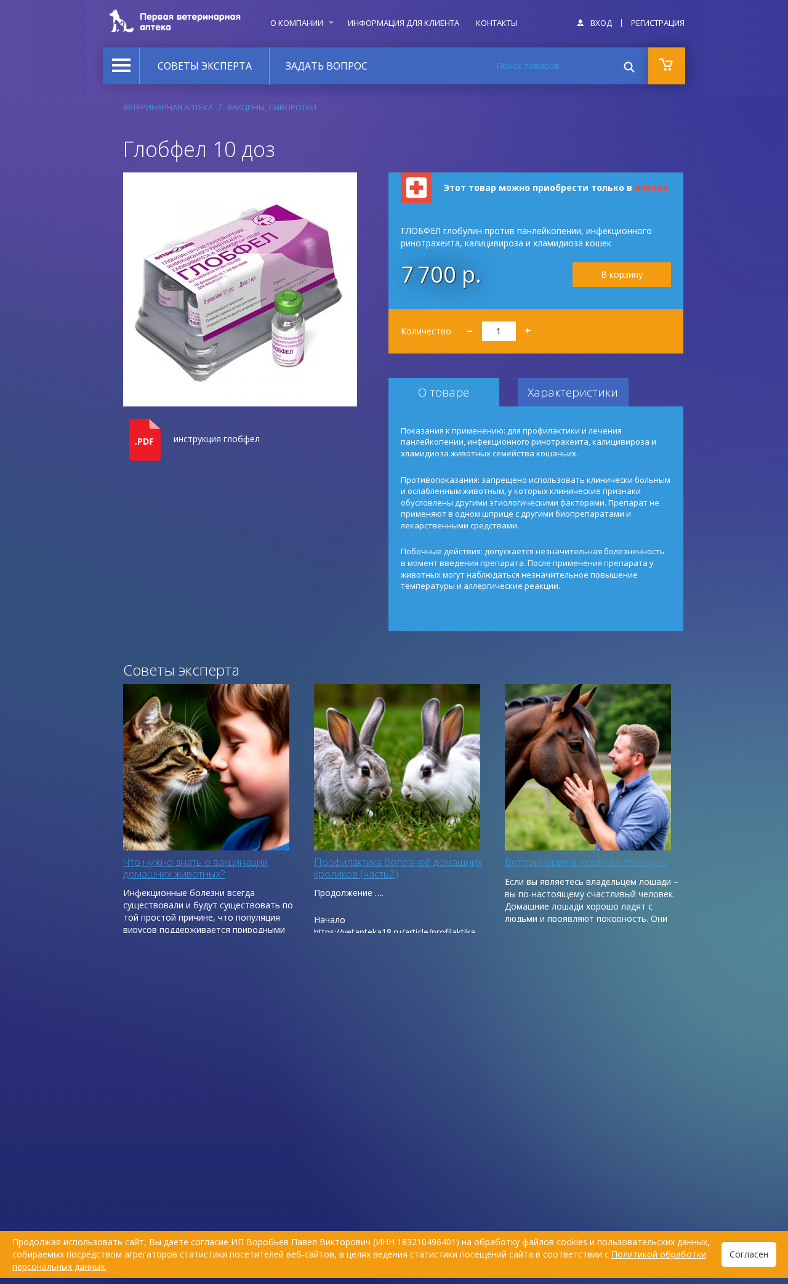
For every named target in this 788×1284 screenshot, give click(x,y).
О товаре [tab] (443, 392)
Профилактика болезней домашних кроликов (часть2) (398, 868)
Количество (466, 326)
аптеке (651, 187)
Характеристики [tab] (573, 392)
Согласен (749, 1254)
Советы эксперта (205, 66)
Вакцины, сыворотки (271, 107)
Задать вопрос (327, 66)
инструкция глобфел (217, 439)
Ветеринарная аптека (168, 107)
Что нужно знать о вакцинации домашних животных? (195, 868)
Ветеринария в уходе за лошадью (586, 862)
